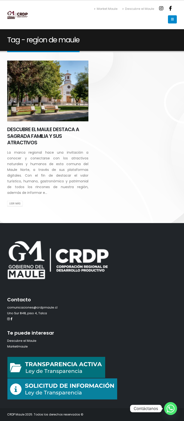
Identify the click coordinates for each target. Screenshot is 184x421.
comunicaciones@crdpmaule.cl (32, 307)
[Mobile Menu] (172, 19)
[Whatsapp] (170, 408)
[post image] (47, 91)
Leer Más (15, 203)
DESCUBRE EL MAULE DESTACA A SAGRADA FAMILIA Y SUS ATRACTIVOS (43, 136)
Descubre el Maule (139, 9)
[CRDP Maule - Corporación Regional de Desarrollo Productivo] (17, 15)
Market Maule (107, 9)
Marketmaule (17, 346)
